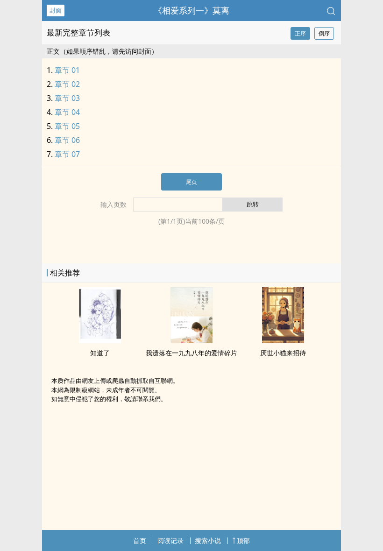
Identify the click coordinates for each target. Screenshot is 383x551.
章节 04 (67, 112)
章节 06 (67, 140)
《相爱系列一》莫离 (191, 10)
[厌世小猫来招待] (283, 340)
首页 (139, 540)
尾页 (191, 182)
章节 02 (67, 84)
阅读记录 (170, 540)
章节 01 (67, 70)
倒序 (324, 33)
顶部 (243, 540)
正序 (300, 33)
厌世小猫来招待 (283, 352)
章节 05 (67, 126)
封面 (56, 10)
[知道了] (100, 340)
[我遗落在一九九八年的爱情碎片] (191, 340)
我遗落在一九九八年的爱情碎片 (191, 352)
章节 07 (67, 154)
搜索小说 (208, 540)
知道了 (100, 352)
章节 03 (67, 98)
